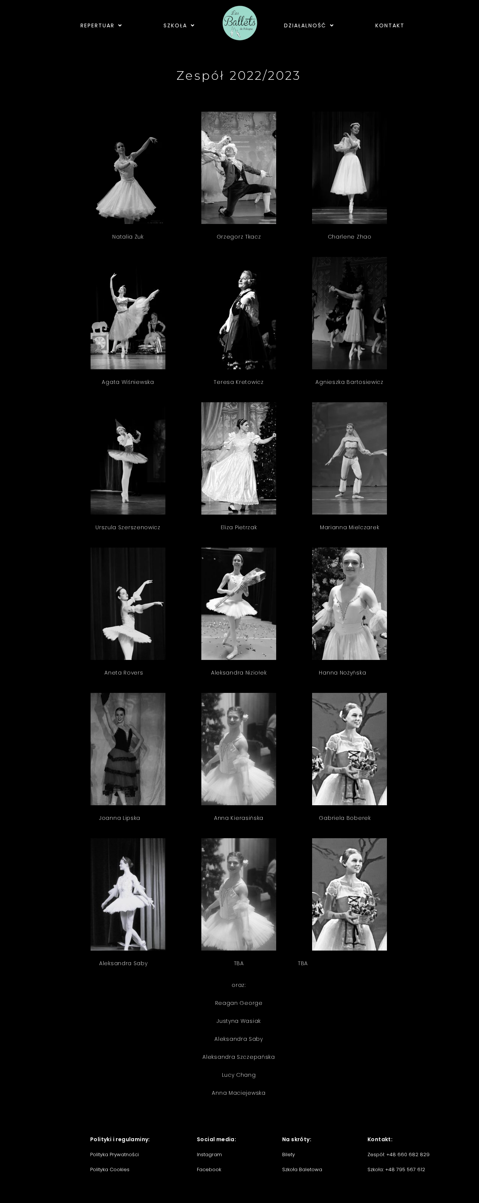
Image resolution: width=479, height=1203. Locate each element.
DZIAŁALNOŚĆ (305, 25)
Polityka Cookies (109, 1169)
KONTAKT (390, 25)
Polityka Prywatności (114, 1154)
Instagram (209, 1154)
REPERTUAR (97, 25)
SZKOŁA (175, 25)
